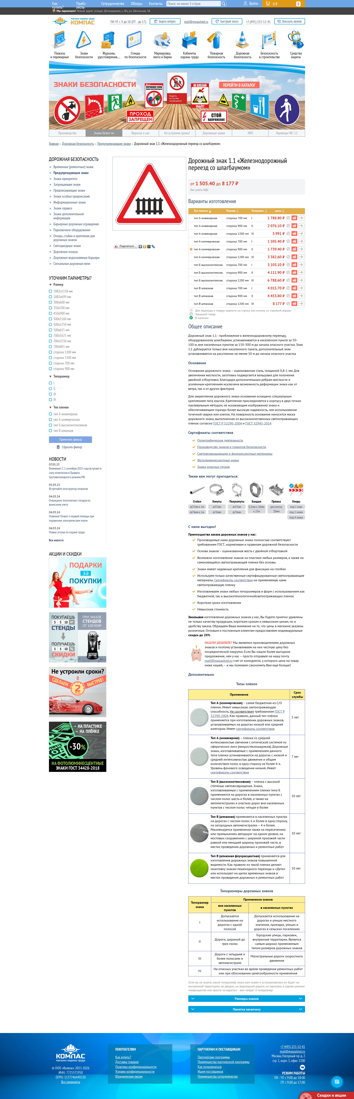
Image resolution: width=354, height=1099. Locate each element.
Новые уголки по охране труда (67, 532)
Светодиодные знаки (67, 246)
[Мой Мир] (149, 246)
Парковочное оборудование (71, 230)
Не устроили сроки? (177, 133)
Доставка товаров (126, 1061)
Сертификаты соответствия (233, 580)
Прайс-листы (81, 4)
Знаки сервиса (62, 208)
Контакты (155, 3)
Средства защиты (296, 55)
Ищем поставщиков (210, 1071)
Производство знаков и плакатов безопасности (231, 447)
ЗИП (250, 133)
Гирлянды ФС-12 (286, 133)
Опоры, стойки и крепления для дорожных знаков (74, 238)
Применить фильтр (70, 439)
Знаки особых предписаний (71, 196)
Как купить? (58, 4)
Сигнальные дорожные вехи (71, 264)
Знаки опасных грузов (213, 467)
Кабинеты (189, 55)
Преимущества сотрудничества (218, 1076)
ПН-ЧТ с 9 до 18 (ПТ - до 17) (128, 21)
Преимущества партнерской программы (224, 1061)
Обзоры (136, 3)
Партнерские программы (214, 1057)
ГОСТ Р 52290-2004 (227, 423)
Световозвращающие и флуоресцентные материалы (234, 454)
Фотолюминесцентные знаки (218, 460)
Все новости (56, 540)
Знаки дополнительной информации (68, 216)
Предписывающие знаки (69, 190)
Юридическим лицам (128, 1076)
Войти (254, 3)
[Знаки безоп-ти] (177, 95)
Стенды (135, 55)
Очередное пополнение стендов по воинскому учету (69, 502)
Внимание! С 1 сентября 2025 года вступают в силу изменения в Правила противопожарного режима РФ (75, 472)
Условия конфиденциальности (134, 1071)
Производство (67, 133)
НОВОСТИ (57, 459)
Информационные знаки (69, 202)
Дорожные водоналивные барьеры (76, 258)
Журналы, (109, 55)
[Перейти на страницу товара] (301, 217)
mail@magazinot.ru (196, 21)
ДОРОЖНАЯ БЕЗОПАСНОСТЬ (74, 159)
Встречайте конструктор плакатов (68, 489)
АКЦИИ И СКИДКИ (65, 554)
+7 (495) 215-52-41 (258, 21)
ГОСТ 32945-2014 (258, 423)
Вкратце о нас (141, 133)
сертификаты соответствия (255, 729)
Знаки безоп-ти (104, 133)
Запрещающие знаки (67, 184)
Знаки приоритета (65, 179)
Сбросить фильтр (72, 447)
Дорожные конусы (65, 252)
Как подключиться (209, 1066)
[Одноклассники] (145, 246)
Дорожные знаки (214, 133)
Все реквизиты (70, 1082)
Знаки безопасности (84, 55)
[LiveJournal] (153, 246)
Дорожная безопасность (242, 55)
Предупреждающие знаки (70, 173)
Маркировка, (162, 55)
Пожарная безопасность (216, 55)
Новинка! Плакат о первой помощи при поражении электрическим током (71, 518)
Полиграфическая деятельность (220, 440)
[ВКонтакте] (140, 246)
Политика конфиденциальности (136, 1066)
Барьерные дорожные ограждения (76, 224)
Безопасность (269, 55)
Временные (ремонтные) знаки (73, 167)
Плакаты (59, 55)
